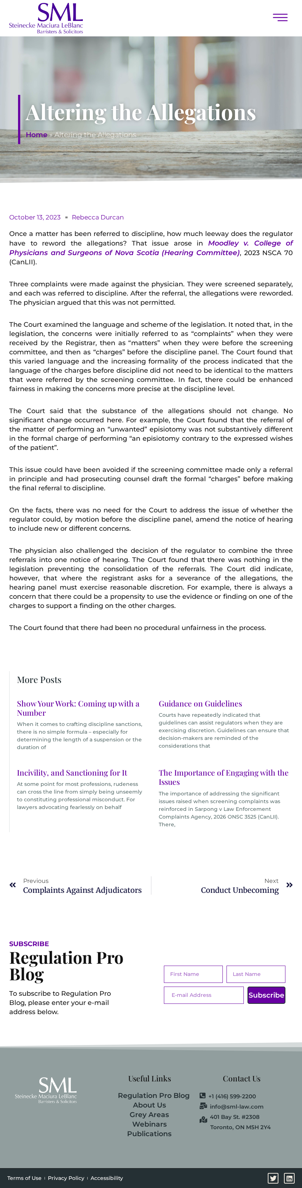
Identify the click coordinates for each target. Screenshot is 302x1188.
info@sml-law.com (237, 1106)
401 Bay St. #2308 (235, 1116)
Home (37, 134)
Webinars (149, 1124)
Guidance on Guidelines (200, 703)
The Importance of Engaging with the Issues (224, 777)
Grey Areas (149, 1114)
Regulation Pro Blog (154, 1095)
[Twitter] (273, 1178)
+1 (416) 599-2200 (232, 1096)
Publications (149, 1133)
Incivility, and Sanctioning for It (72, 772)
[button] (191, 18)
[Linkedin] (289, 1178)
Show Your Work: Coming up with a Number (78, 708)
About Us (149, 1105)
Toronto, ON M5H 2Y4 (240, 1127)
